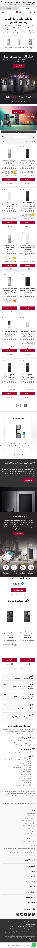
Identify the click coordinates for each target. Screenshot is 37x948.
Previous (33, 434)
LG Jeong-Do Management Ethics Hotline (19, 945)
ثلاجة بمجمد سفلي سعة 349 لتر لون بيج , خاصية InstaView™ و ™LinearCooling (9, 332)
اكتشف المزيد (18, 66)
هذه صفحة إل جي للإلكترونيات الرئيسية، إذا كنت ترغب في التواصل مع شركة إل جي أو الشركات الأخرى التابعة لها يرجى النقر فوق (19, 937)
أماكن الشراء (27, 179)
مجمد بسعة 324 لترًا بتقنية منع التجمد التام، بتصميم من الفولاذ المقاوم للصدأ (9, 204)
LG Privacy (14, 929)
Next (3, 434)
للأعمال (33, 922)
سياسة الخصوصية (30, 924)
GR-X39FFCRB (27, 638)
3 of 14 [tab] (25, 594)
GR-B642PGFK (28, 379)
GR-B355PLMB (10, 294)
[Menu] (34, 12)
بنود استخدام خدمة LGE (14, 922)
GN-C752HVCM (28, 336)
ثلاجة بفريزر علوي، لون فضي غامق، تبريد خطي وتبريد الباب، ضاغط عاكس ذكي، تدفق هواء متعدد (27, 333)
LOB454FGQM (28, 251)
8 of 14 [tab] (17, 594)
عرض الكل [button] (4, 141)
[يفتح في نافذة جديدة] (33, 914)
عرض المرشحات (19, 132)
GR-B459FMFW (10, 251)
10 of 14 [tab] (14, 594)
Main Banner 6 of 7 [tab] (16, 101)
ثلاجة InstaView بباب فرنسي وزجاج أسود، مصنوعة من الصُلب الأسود (27, 633)
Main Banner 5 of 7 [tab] (18, 101)
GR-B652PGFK (10, 379)
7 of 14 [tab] (19, 594)
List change (3, 136)
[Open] (27, 177)
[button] (27, 183)
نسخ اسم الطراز (24, 165)
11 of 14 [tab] (12, 594)
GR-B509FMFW (10, 165)
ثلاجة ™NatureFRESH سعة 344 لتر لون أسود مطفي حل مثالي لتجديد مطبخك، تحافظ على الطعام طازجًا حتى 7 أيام (27, 205)
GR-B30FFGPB (28, 292)
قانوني (11, 926)
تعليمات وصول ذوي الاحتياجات (27, 929)
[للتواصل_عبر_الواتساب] (34, 945)
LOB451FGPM (10, 208)
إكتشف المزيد (28, 480)
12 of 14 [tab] (11, 594)
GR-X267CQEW (10, 638)
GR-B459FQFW (28, 208)
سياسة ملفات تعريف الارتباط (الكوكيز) (25, 926)
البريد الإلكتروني (30, 860)
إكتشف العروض (18, 112)
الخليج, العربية (28, 909)
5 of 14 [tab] (22, 594)
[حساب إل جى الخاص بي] (3, 12)
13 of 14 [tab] (9, 594)
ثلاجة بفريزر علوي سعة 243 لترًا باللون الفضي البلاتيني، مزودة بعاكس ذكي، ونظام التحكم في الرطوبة (9, 291)
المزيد (4, 803)
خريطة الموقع (25, 922)
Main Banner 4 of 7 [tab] (19, 101)
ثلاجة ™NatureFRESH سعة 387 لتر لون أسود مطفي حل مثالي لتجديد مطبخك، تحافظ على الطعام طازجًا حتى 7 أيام (27, 162)
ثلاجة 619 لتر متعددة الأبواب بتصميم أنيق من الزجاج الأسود (27, 289)
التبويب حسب (32, 137)
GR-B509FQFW (28, 165)
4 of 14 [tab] (24, 594)
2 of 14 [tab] (27, 594)
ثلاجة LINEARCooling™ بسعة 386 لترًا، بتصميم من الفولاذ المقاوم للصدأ (27, 247)
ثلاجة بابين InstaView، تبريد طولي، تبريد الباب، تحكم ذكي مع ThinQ (10, 633)
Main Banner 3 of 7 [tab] (21, 101)
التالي (8, 405)
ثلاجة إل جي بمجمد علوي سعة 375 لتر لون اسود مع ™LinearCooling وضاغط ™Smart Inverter (9, 376)
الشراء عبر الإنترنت (19, 590)
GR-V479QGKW (10, 336)
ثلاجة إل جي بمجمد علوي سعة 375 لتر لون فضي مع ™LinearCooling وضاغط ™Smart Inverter (27, 376)
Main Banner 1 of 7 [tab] (24, 101)
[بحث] (30, 12)
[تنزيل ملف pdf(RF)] (15, 172)
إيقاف (12, 101)
